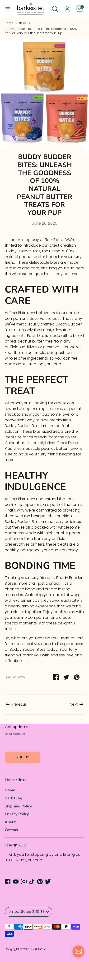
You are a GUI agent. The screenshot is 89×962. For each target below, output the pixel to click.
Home (9, 23)
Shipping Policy (18, 806)
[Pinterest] (40, 881)
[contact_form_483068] (78, 951)
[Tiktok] (32, 881)
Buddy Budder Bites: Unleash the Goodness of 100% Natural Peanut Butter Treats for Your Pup (41, 31)
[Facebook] (7, 881)
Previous (18, 704)
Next (74, 704)
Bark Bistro (38, 949)
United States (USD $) (26, 911)
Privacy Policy (17, 814)
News (23, 23)
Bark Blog (13, 798)
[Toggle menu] (7, 8)
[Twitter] (48, 881)
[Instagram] (24, 881)
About (10, 822)
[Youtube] (16, 881)
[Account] (67, 6)
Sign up (22, 757)
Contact (11, 830)
